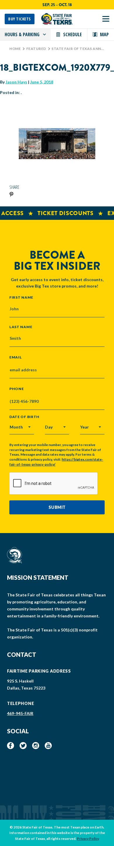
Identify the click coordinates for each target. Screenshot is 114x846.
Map (104, 34)
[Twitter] (23, 745)
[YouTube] (48, 745)
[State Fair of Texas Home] (57, 19)
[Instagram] (35, 745)
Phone (16, 389)
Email (15, 357)
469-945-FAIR (20, 713)
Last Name (20, 327)
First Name (21, 297)
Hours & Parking (22, 34)
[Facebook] (10, 745)
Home (15, 48)
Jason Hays (16, 81)
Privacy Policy (88, 838)
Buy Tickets (19, 19)
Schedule (72, 34)
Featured (36, 48)
